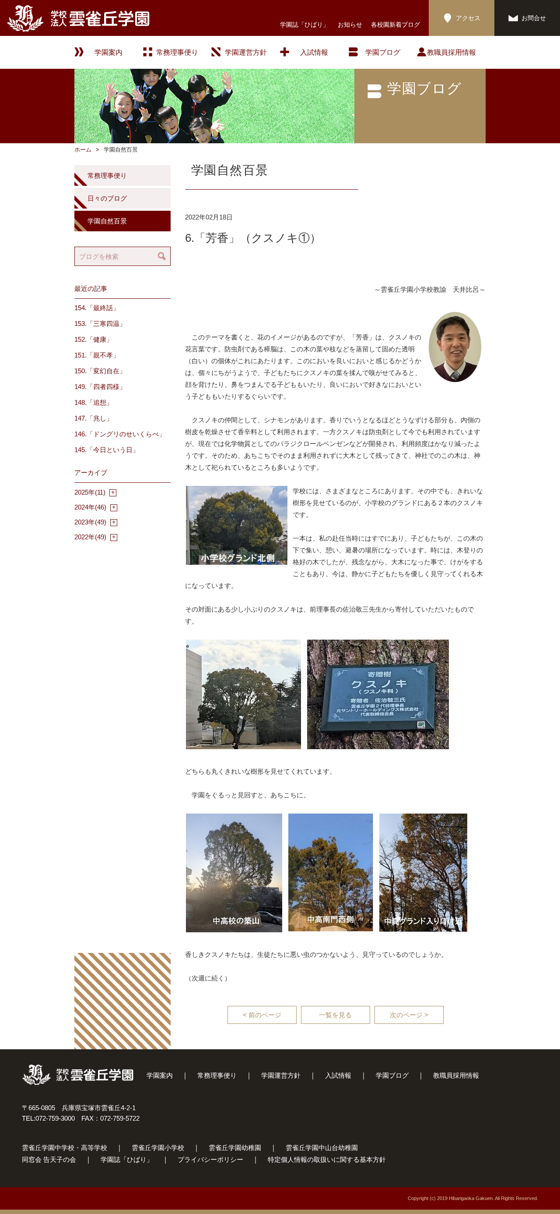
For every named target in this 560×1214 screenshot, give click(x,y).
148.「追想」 (93, 402)
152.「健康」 (93, 339)
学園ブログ (392, 1075)
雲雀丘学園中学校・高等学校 (64, 1147)
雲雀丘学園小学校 (158, 1147)
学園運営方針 (246, 52)
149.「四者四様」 (100, 386)
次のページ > (409, 1015)
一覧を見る (335, 1015)
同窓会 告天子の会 (49, 1159)
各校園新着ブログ (395, 24)
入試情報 (314, 52)
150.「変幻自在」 (100, 371)
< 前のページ (262, 1015)
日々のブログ (107, 198)
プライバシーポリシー (210, 1159)
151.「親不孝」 (96, 355)
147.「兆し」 (93, 418)
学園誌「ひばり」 (304, 24)
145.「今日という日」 (106, 449)
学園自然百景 (107, 221)
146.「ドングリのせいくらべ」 (119, 434)
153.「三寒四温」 (100, 323)
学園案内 (160, 1075)
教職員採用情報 (451, 52)
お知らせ (350, 24)
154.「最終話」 (96, 307)
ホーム (82, 149)
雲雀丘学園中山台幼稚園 (322, 1147)
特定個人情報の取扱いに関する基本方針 (327, 1159)
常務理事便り (177, 52)
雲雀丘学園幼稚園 (235, 1147)
